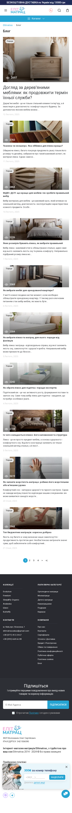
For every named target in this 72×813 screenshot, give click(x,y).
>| (46, 560)
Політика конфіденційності (50, 651)
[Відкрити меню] (5, 10)
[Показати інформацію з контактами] (51, 10)
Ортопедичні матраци (48, 591)
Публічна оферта (45, 655)
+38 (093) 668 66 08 (12, 639)
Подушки (42, 608)
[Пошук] (59, 10)
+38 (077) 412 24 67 (12, 635)
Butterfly (7, 612)
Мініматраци (44, 595)
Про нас (41, 627)
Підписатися (58, 704)
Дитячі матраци (45, 600)
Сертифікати (43, 635)
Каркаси (41, 612)
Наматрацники (45, 604)
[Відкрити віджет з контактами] (65, 794)
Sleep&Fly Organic (11, 600)
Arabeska (7, 604)
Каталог (36, 18)
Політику (34, 713)
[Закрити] (66, 767)
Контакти (42, 631)
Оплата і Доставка (46, 639)
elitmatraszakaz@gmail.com (16, 631)
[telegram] (12, 795)
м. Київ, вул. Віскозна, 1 (14, 627)
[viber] (5, 795)
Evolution (7, 591)
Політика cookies (45, 659)
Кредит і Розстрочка (47, 643)
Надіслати (57, 777)
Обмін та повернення (47, 647)
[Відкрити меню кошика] (66, 10)
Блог (40, 663)
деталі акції (39, 782)
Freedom (7, 595)
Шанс (5, 608)
